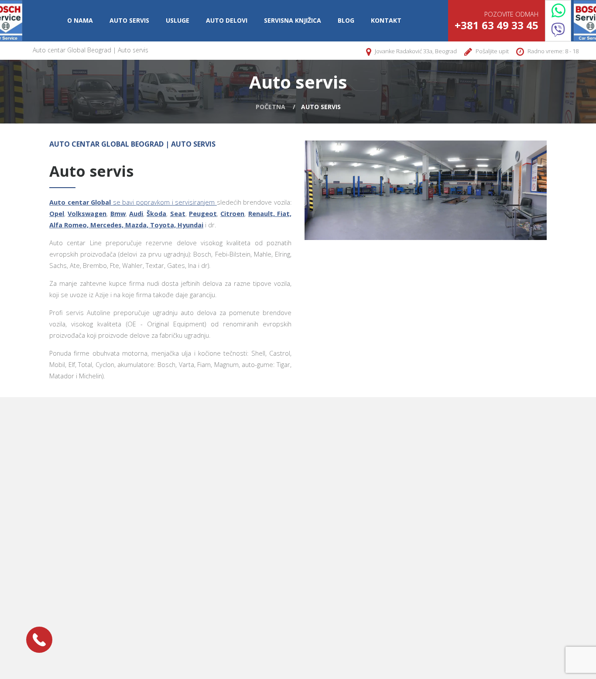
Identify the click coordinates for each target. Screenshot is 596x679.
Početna (270, 107)
